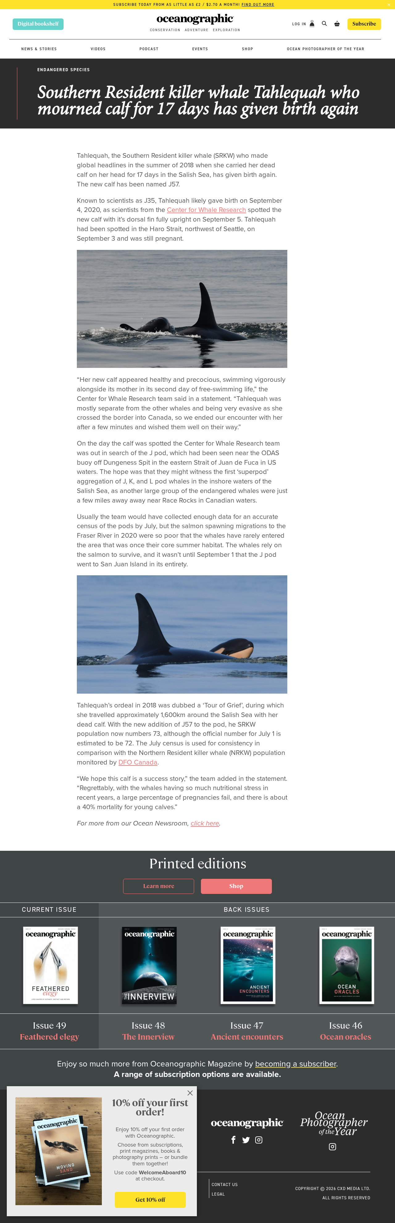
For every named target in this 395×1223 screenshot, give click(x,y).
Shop (247, 49)
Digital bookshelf (38, 24)
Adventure (197, 30)
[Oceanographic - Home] (195, 20)
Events (200, 49)
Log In (300, 23)
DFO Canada (137, 762)
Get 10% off (150, 1199)
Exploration (226, 30)
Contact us (225, 1184)
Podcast (149, 49)
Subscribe (364, 24)
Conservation (165, 30)
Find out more (258, 4)
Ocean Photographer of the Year (325, 49)
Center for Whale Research (206, 209)
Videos (98, 49)
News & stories (39, 49)
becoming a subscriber (295, 1063)
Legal (218, 1194)
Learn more (158, 886)
